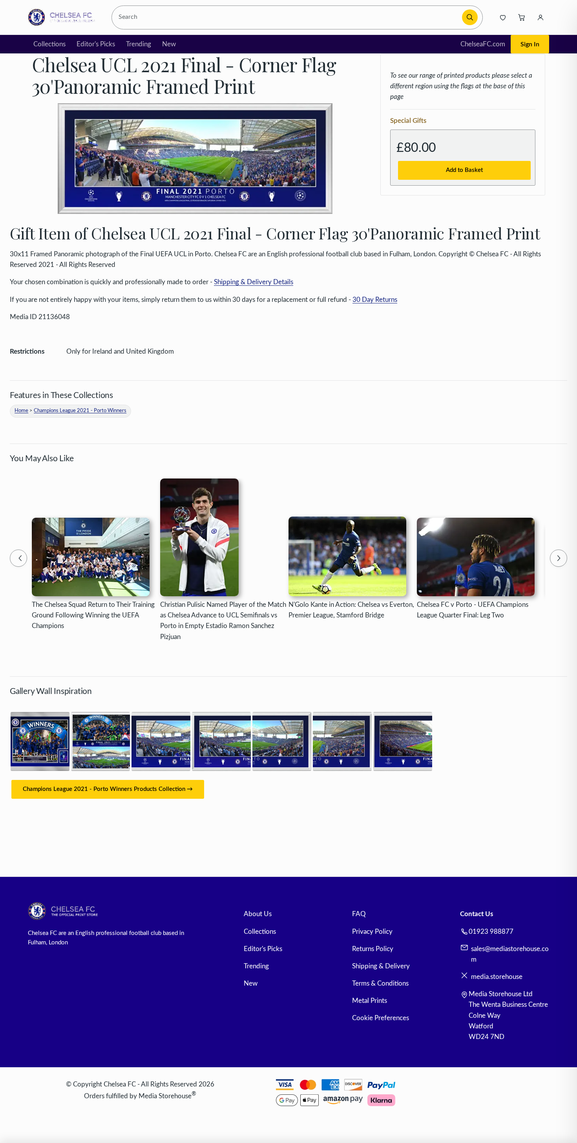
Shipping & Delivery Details (253, 282)
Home (21, 410)
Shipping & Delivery (381, 966)
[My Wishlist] (502, 17)
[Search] (470, 17)
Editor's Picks (96, 44)
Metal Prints (369, 1000)
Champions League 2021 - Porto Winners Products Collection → (108, 789)
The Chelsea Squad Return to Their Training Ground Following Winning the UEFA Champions (93, 615)
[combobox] (288, 17)
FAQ (359, 914)
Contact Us (476, 914)
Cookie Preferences (380, 1018)
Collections (49, 44)
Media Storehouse (165, 1096)
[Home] (64, 17)
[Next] (558, 558)
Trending (138, 44)
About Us (258, 914)
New (169, 44)
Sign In (529, 44)
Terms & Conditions (380, 983)
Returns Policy (372, 949)
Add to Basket (464, 170)
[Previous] (18, 558)
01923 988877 (491, 931)
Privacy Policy (372, 931)
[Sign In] (540, 17)
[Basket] (521, 17)
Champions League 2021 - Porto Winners (80, 410)
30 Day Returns (374, 299)
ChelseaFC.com (482, 44)
